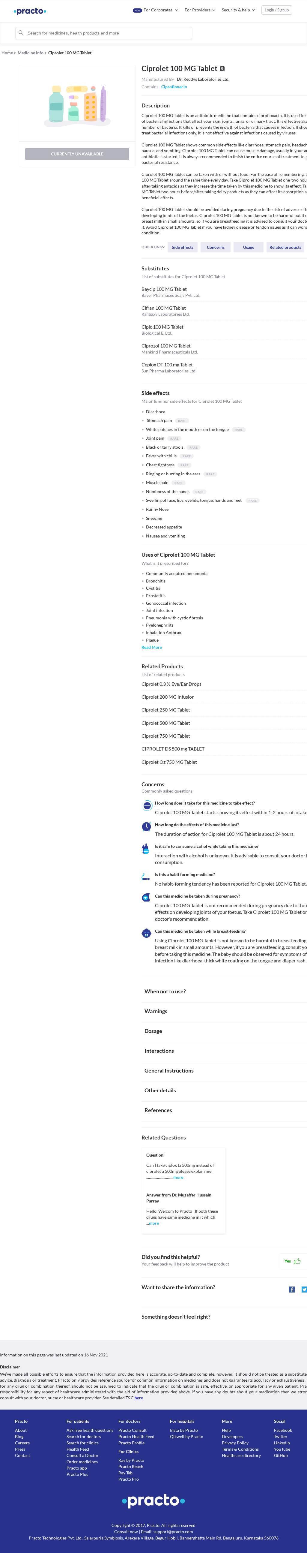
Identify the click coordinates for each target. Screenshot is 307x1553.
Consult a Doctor (83, 1455)
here (139, 1397)
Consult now (126, 1531)
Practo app (77, 1467)
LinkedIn (282, 1442)
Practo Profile (131, 1442)
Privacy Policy (235, 1442)
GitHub (281, 1455)
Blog (19, 1436)
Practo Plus (77, 1474)
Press (20, 1449)
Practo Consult (132, 1430)
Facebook (283, 1430)
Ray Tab (125, 1472)
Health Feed (78, 1449)
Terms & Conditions (240, 1449)
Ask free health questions (90, 1430)
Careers (22, 1442)
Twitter (281, 1436)
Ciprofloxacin (174, 86)
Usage (248, 247)
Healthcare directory (241, 1455)
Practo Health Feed (136, 1436)
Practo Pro (128, 1479)
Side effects (182, 247)
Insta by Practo (184, 1430)
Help (226, 1430)
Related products (285, 247)
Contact (22, 1455)
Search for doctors (84, 1436)
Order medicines (82, 1461)
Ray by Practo (131, 1460)
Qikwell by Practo (186, 1436)
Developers (232, 1436)
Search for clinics (83, 1442)
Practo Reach (130, 1466)
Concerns (216, 247)
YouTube (282, 1449)
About (21, 1430)
